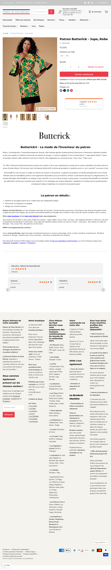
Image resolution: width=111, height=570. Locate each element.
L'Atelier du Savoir (41, 3)
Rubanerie (84, 20)
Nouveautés (7, 20)
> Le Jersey (33, 411)
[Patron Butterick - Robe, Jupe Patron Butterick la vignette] (5, 117)
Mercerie (51, 20)
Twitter (22, 243)
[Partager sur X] (64, 90)
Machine (72, 20)
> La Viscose (33, 421)
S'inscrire (8, 414)
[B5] (62, 58)
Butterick (66, 43)
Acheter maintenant (84, 74)
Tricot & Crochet (9, 26)
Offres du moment (23, 20)
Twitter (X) (15, 399)
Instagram (14, 243)
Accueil (5, 33)
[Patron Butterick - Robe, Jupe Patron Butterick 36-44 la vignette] (46, 117)
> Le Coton (33, 406)
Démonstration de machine (24, 3)
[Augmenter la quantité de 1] (78, 67)
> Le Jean (32, 408)
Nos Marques (38, 20)
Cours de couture (8, 3)
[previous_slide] (8, 290)
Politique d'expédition (30, 554)
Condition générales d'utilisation (13, 552)
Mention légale (30, 552)
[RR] (67, 58)
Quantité (63, 62)
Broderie (24, 26)
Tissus (61, 20)
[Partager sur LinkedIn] (68, 90)
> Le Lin (31, 414)
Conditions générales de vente (12, 556)
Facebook (6, 243)
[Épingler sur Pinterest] (71, 90)
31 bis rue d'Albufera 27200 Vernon (63, 241)
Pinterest (31, 243)
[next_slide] (103, 290)
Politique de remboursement (12, 554)
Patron (41, 26)
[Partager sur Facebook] (61, 90)
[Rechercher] (51, 11)
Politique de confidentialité (20, 549)
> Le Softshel (34, 416)
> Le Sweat (33, 419)
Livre (34, 26)
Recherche (6, 549)
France (102, 3)
